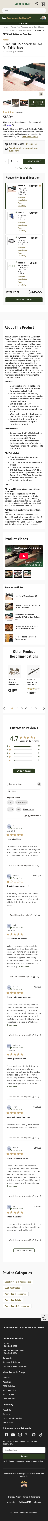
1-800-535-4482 (10, 1346)
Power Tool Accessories (21, 27)
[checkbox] (24, 196)
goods (10, 809)
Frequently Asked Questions (15, 1366)
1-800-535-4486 (10, 1353)
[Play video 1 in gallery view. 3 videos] (41, 103)
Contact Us (7, 1358)
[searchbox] (21, 784)
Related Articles (14, 587)
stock (10, 802)
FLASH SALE (24, 23)
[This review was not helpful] (38, 865)
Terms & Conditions (31, 1497)
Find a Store (8, 1422)
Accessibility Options (16, 1502)
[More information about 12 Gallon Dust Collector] (16, 212)
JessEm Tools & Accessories (18, 1282)
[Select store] (37, 4)
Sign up (24, 1456)
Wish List (7, 1382)
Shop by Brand (9, 1399)
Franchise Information (12, 1418)
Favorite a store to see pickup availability (23, 149)
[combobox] (32, 816)
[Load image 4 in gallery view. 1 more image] (33, 103)
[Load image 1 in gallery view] (7, 103)
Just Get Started (12, 1288)
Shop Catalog (8, 1394)
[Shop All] (4, 4)
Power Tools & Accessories (17, 1306)
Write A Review (24, 771)
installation (21, 802)
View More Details (30, 137)
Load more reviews (24, 1250)
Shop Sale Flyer (10, 1390)
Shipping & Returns (11, 1362)
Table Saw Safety (25, 30)
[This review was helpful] (33, 865)
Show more (28, 809)
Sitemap (37, 1502)
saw (18, 809)
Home (5, 27)
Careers (6, 1414)
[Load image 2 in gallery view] (15, 103)
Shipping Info (31, 144)
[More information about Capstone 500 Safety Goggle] (16, 237)
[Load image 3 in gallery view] (24, 103)
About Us (7, 1410)
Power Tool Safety (13, 1300)
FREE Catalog (9, 1386)
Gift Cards (7, 1378)
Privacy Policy (37, 1461)
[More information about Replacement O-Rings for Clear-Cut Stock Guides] (16, 262)
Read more (24, 966)
